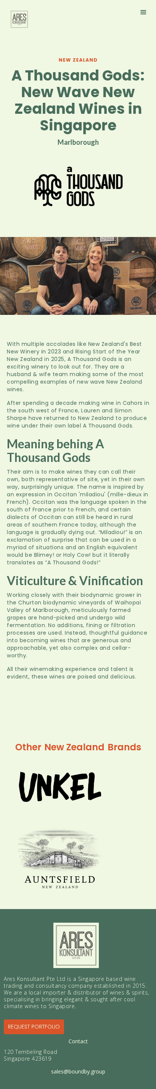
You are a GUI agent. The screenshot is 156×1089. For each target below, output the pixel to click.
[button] (143, 12)
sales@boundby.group (78, 1071)
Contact (78, 1041)
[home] (17, 21)
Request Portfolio (34, 1026)
